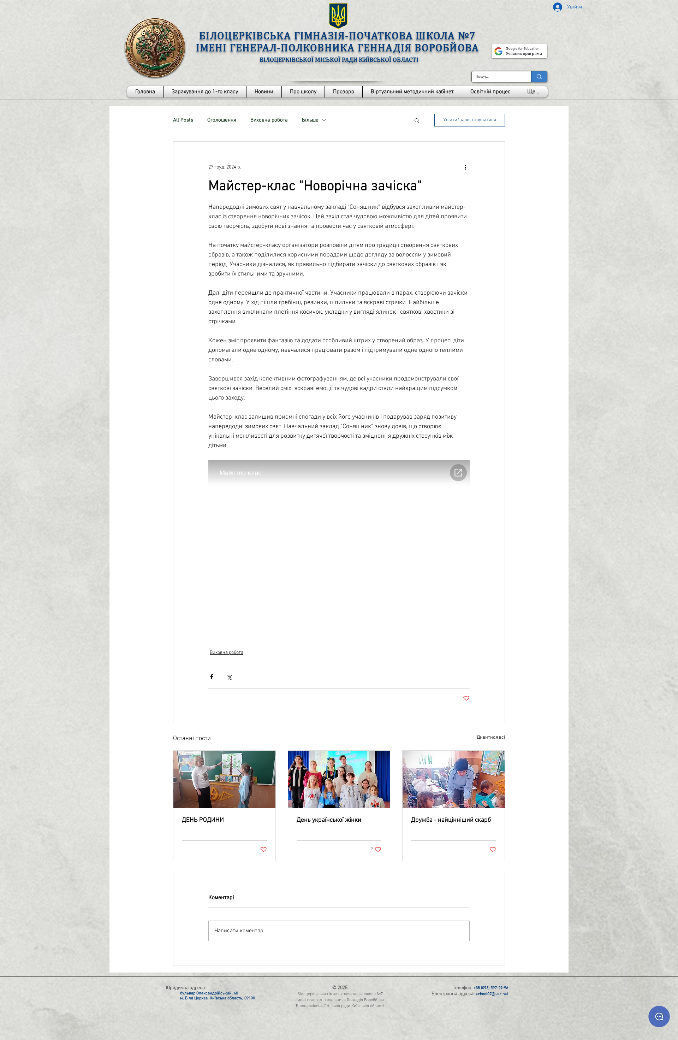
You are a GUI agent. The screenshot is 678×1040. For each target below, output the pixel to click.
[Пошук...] (539, 76)
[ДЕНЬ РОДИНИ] (224, 779)
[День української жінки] (339, 779)
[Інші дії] (465, 167)
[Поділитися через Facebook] (211, 676)
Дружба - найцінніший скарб (451, 820)
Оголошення (221, 120)
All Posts (183, 120)
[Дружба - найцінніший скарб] (454, 779)
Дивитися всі (491, 737)
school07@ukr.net (492, 994)
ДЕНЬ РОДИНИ (203, 820)
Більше (310, 120)
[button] (303, 92)
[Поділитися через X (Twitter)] (229, 676)
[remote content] (339, 545)
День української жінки (329, 820)
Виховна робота (269, 120)
